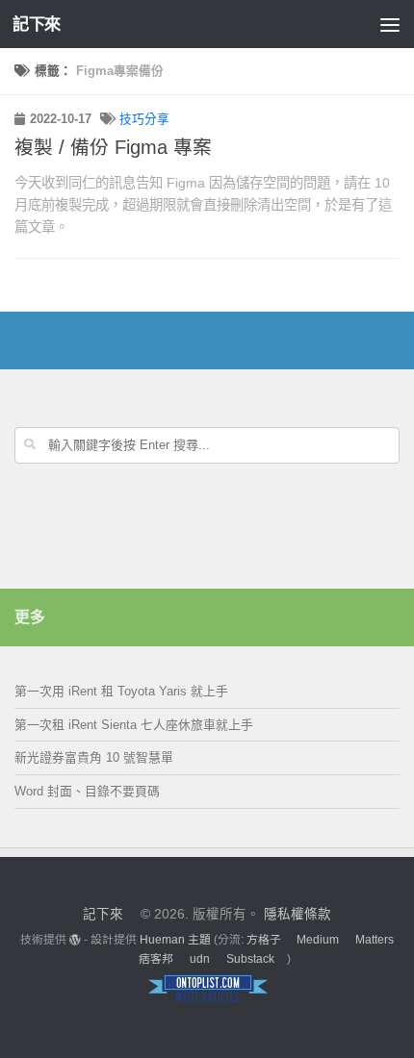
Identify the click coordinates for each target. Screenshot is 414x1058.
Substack (250, 959)
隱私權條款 (297, 914)
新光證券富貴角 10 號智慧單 (93, 757)
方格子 (263, 939)
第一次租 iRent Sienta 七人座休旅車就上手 (133, 725)
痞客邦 (156, 959)
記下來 (37, 24)
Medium (318, 939)
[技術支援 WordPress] (75, 939)
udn (200, 959)
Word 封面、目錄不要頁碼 (87, 791)
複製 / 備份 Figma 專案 (113, 147)
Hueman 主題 (175, 939)
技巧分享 (144, 119)
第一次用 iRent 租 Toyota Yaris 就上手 (121, 691)
